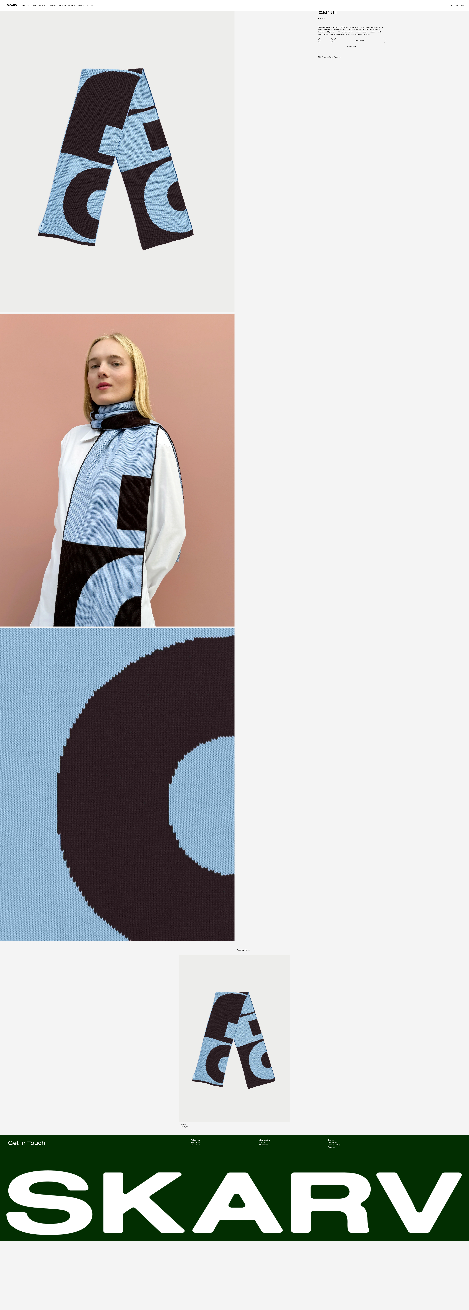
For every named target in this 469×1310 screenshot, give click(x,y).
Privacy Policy (334, 1145)
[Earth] (234, 1038)
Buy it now (351, 47)
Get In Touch (26, 1142)
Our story (263, 1145)
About (262, 1142)
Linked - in (195, 1145)
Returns (331, 1147)
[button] (25, 5)
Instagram (195, 1142)
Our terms (332, 1142)
